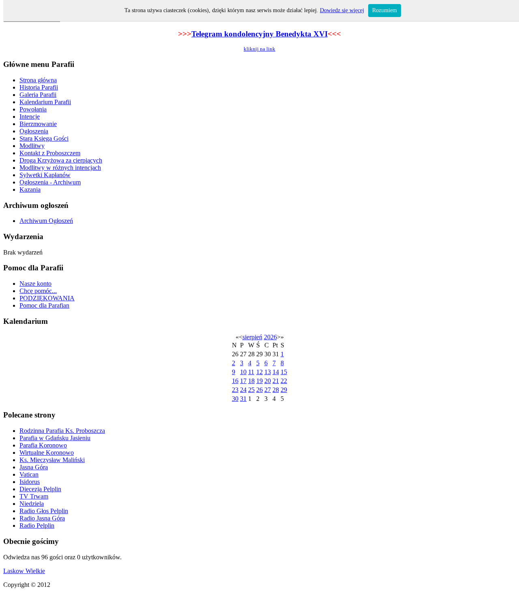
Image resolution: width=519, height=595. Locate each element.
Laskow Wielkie (24, 570)
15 (284, 371)
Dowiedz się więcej (342, 10)
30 (235, 398)
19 (259, 380)
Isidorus (29, 481)
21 (275, 380)
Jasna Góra (33, 467)
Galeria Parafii (37, 94)
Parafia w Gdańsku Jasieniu (54, 437)
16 (235, 380)
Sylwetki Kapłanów (45, 174)
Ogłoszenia (33, 131)
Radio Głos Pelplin (43, 510)
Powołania (33, 109)
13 (267, 371)
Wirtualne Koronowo (46, 452)
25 (251, 389)
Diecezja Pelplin (40, 489)
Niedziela (31, 503)
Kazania (30, 189)
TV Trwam (33, 496)
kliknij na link (259, 49)
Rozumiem (384, 10)
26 (259, 389)
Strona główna (38, 80)
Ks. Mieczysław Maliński (52, 459)
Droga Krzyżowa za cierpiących (60, 160)
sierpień (252, 337)
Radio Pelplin (36, 525)
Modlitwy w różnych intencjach (60, 167)
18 (251, 380)
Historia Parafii (38, 87)
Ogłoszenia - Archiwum (50, 182)
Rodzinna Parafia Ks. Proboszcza (62, 430)
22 (284, 380)
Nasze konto (35, 283)
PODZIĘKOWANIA (47, 298)
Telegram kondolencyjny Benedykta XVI (259, 34)
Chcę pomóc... (38, 290)
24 (243, 389)
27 (267, 389)
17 (243, 380)
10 (243, 371)
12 (259, 371)
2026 (270, 337)
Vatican (29, 474)
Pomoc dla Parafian (44, 305)
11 (251, 371)
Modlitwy (32, 145)
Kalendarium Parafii (45, 101)
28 (275, 389)
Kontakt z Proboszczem (49, 153)
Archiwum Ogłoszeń (46, 220)
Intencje (29, 116)
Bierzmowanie (38, 123)
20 (267, 380)
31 (243, 398)
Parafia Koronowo (43, 445)
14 (275, 371)
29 (284, 389)
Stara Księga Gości (44, 138)
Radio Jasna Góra (42, 518)
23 (235, 389)
